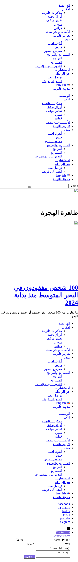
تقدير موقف (54, 20)
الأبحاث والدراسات (58, 31)
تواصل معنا (54, 77)
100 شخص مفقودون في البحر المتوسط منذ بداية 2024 (46, 295)
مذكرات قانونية (52, 12)
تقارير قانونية (61, 35)
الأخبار (66, 9)
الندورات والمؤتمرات (48, 66)
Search (73, 186)
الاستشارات (62, 69)
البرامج (57, 58)
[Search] (29, 187)
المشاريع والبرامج (58, 54)
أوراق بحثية (54, 16)
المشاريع (56, 62)
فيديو (58, 47)
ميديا (67, 39)
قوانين (58, 28)
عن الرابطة (62, 73)
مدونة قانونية (61, 88)
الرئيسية (64, 5)
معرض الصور (53, 50)
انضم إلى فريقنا (52, 81)
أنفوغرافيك (55, 43)
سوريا (58, 24)
